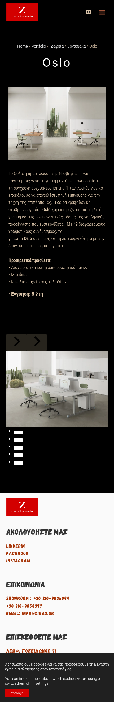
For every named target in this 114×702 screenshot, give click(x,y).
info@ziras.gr (38, 613)
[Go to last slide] (16, 342)
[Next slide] (37, 342)
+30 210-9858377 (24, 605)
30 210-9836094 (52, 598)
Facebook (17, 553)
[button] (88, 12)
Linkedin (15, 545)
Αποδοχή (16, 693)
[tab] (18, 432)
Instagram (18, 560)
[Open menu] (102, 12)
